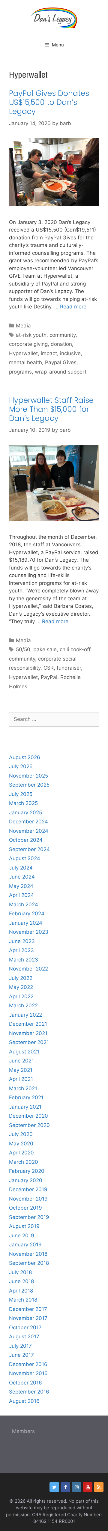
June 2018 (21, 1281)
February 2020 (26, 1171)
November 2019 (28, 1199)
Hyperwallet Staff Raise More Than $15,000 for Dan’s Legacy (51, 409)
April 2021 (21, 1079)
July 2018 (20, 1272)
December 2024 (28, 822)
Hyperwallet (23, 353)
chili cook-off (75, 649)
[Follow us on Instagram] (76, 1487)
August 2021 (24, 1052)
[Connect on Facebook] (65, 1487)
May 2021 (20, 1070)
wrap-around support (60, 372)
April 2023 (21, 950)
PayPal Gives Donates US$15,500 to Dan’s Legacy (49, 102)
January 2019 (25, 1245)
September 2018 (29, 1263)
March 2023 (23, 960)
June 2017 (21, 1355)
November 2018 (28, 1254)
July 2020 (21, 1134)
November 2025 (28, 776)
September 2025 (29, 785)
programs (20, 372)
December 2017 (28, 1309)
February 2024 (26, 914)
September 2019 (29, 1217)
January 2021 (25, 1107)
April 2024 (21, 895)
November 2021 (28, 1033)
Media (23, 326)
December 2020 (28, 1116)
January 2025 (25, 813)
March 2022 (23, 1005)
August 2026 (24, 757)
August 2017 (24, 1337)
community (63, 335)
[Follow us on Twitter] (54, 1487)
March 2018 (23, 1300)
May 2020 (21, 1144)
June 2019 (21, 1236)
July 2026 (21, 766)
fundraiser (69, 668)
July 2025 (20, 794)
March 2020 (23, 1162)
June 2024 (22, 877)
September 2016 (29, 1392)
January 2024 (25, 923)
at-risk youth (31, 335)
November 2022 (28, 969)
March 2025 (23, 803)
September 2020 (29, 1125)
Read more (73, 307)
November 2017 (28, 1318)
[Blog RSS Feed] (99, 1487)
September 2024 (29, 849)
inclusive (70, 353)
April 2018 (21, 1291)
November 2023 (28, 932)
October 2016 (25, 1383)
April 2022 (21, 996)
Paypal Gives (60, 362)
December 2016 (28, 1364)
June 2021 (21, 1061)
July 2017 (20, 1346)
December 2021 (28, 1024)
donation (61, 344)
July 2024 (21, 868)
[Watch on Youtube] (87, 1487)
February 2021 (26, 1097)
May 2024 (21, 886)
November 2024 (28, 831)
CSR (49, 668)
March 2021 (23, 1088)
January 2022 (25, 1015)
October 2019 (25, 1208)
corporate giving (28, 344)
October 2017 (25, 1327)
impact (49, 353)
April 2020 (21, 1153)
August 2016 (24, 1401)
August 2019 (24, 1226)
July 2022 (20, 978)
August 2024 (24, 858)
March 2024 (23, 904)
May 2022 (21, 987)
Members (23, 1431)
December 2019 (28, 1189)
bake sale (45, 649)
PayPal (49, 677)
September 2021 (29, 1042)
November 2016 (28, 1373)
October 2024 (26, 840)
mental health (25, 362)
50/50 (23, 649)
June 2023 (22, 941)
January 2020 (25, 1180)
